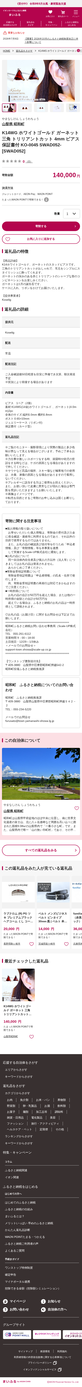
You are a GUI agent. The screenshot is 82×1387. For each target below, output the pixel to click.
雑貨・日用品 (15, 1117)
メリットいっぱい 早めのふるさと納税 (29, 1223)
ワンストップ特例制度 (19, 1267)
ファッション (15, 1123)
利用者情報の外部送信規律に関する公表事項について (42, 1357)
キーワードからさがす (19, 1076)
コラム (8, 1161)
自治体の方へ (57, 1309)
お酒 (47, 1105)
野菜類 (11, 1105)
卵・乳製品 (30, 1105)
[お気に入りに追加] (76, 808)
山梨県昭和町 (11, 1036)
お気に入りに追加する (41, 238)
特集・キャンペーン (51, 23)
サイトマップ (25, 1351)
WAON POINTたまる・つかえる (25, 1236)
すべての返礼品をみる (41, 850)
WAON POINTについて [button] (46, 199)
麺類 (25, 1111)
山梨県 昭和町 (13, 124)
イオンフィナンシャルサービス (40, 1369)
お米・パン (43, 1099)
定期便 (44, 1129)
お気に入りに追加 (76, 808)
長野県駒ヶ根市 (12, 943)
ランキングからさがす (19, 1136)
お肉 (10, 1099)
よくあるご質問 (14, 1250)
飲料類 (62, 1105)
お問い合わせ (19, 1309)
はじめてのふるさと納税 (20, 1202)
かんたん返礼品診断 (17, 1229)
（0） (29, 161)
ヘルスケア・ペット (19, 1129)
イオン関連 (12, 1177)
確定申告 (10, 1274)
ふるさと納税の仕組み (19, 1209)
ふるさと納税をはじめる (72, 23)
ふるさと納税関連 (16, 1170)
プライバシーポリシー (40, 1362)
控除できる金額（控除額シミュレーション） (33, 1288)
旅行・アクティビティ (45, 1123)
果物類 (62, 1099)
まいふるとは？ (14, 1216)
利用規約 (62, 1351)
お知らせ (54, 1301)
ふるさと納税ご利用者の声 (21, 1243)
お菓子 (11, 1111)
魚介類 (24, 1099)
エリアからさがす (16, 1069)
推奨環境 (45, 1351)
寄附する (41, 226)
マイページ (18, 1301)
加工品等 (41, 1111)
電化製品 (36, 1117)
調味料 (59, 1111)
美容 (53, 1117)
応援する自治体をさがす (10, 23)
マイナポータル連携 (17, 1281)
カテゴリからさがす (17, 1093)
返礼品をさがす (31, 23)
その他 (60, 1129)
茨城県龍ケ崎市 (46, 943)
